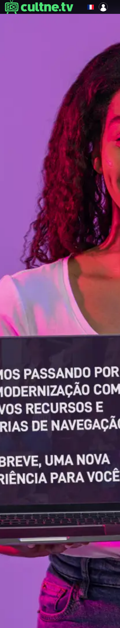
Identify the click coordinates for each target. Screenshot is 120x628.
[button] (77, 7)
